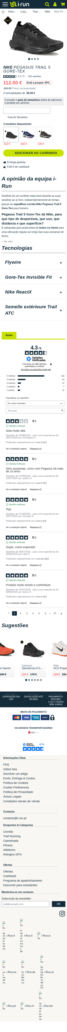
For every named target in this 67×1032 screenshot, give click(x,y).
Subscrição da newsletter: (16, 898)
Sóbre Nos (10, 769)
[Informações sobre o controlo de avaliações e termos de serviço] (51, 364)
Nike (47, 11)
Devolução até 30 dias (33, 697)
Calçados (24, 11)
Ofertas (8, 871)
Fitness (8, 845)
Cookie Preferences (16, 787)
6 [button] (43, 682)
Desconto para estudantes (20, 885)
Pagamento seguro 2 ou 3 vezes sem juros (55, 700)
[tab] (33, 263)
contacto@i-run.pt (14, 818)
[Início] (3, 11)
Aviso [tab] (9, 335)
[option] (33, 36)
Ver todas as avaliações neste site (36, 369)
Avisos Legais (12, 796)
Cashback (9, 876)
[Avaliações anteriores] (8, 613)
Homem (12, 11)
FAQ (6, 764)
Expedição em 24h (11, 697)
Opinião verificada (17, 426)
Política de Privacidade (18, 792)
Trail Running (37, 11)
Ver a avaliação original (16, 449)
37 (55, 613)
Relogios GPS (12, 854)
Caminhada (10, 840)
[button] (26, 110)
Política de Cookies (15, 783)
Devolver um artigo (15, 773)
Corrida (8, 831)
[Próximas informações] (61, 614)
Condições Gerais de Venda (21, 801)
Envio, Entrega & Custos (19, 778)
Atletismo (9, 850)
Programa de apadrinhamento (22, 880)
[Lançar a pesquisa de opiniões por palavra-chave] (62, 410)
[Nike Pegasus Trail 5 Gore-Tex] (11, 134)
